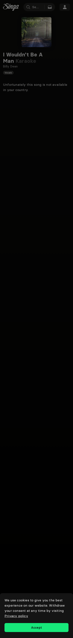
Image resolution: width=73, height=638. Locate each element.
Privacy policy (16, 616)
